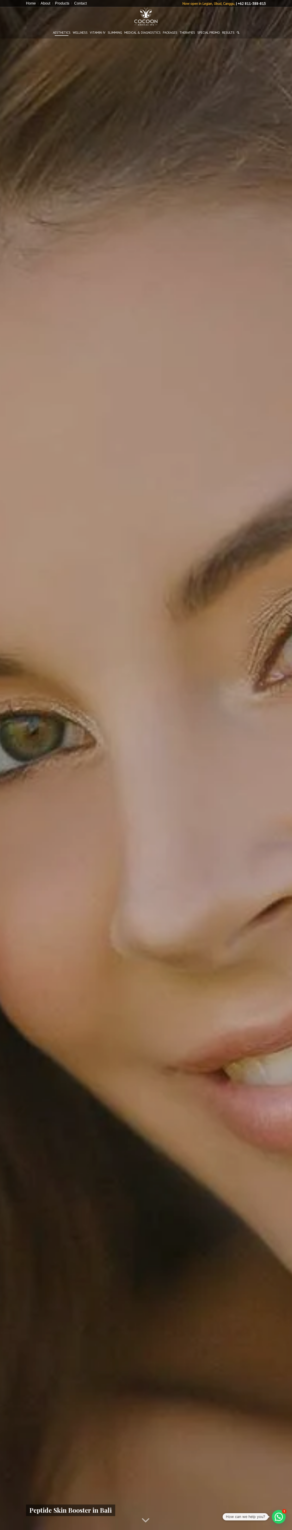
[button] (279, 1517)
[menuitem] (32, 3)
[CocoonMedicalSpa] (146, 17)
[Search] (238, 32)
